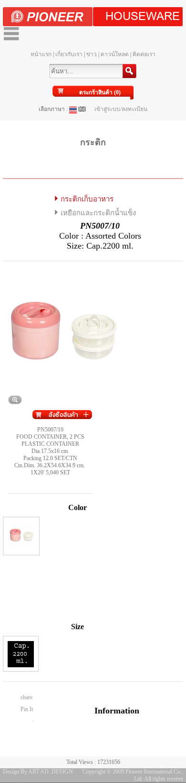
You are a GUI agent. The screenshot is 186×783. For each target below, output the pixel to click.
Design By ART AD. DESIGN (38, 771)
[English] (82, 109)
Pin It (27, 709)
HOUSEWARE (142, 16)
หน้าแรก (41, 54)
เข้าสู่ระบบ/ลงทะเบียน (120, 109)
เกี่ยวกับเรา (69, 54)
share (26, 697)
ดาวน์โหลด (115, 54)
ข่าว (91, 54)
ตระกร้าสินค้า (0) (100, 92)
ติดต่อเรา (144, 54)
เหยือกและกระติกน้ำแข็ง (98, 213)
